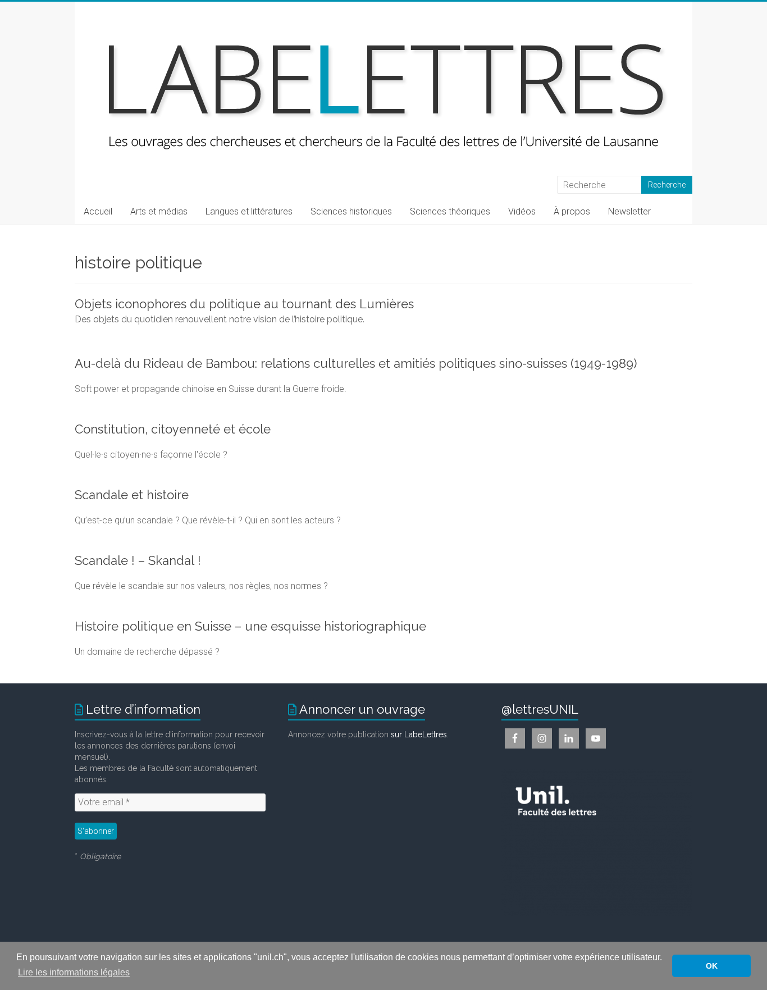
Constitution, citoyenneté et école (173, 429)
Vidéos (522, 211)
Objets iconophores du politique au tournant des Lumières (244, 303)
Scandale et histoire (132, 494)
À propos (572, 211)
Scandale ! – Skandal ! (138, 560)
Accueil (98, 211)
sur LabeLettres (419, 734)
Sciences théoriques (450, 211)
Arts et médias (159, 211)
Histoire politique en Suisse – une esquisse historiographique (250, 626)
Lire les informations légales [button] (74, 972)
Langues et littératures (249, 211)
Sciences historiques (351, 211)
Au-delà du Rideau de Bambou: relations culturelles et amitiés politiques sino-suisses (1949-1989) (356, 363)
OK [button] (712, 965)
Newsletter (629, 211)
